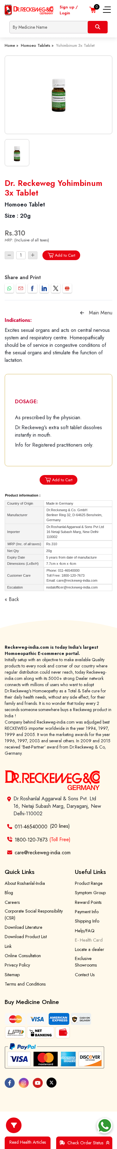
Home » (11, 45)
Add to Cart (65, 255)
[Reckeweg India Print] (67, 288)
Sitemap (12, 975)
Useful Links (90, 871)
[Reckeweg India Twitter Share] (55, 288)
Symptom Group (90, 893)
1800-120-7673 (43, 839)
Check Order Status (85, 1143)
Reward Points (88, 902)
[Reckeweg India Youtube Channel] (38, 1083)
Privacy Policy (17, 965)
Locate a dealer (89, 949)
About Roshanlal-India (25, 883)
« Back (12, 599)
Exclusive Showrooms (86, 961)
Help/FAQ (85, 931)
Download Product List (26, 936)
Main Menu (100, 312)
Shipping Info (87, 921)
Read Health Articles (27, 1142)
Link (8, 946)
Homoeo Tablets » (37, 45)
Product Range (89, 883)
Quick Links (20, 871)
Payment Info (87, 912)
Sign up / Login (69, 10)
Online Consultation (23, 956)
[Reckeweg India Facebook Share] (32, 288)
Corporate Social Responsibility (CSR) (34, 914)
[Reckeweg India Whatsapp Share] (9, 288)
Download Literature (23, 927)
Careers (12, 902)
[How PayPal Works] (54, 1056)
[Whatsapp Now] (104, 1125)
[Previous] (82, 313)
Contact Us (85, 975)
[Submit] (98, 27)
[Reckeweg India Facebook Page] (10, 1083)
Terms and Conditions (25, 984)
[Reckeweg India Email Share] (20, 288)
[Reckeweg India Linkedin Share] (44, 288)
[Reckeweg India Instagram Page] (24, 1083)
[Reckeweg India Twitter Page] (51, 1083)
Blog (9, 893)
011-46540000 (31, 826)
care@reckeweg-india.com (43, 852)
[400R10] (59, 95)
